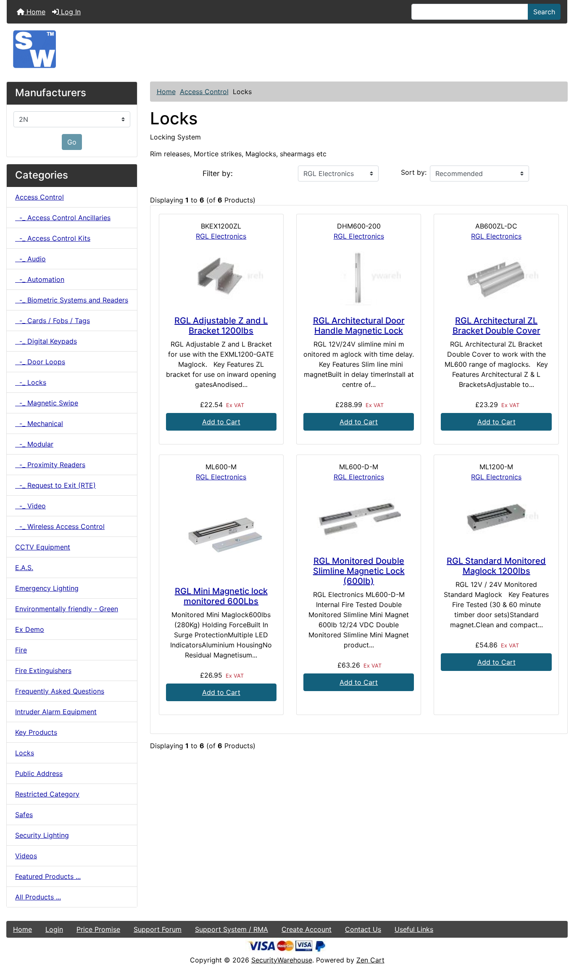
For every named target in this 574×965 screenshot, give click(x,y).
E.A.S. (24, 567)
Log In (70, 12)
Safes (24, 814)
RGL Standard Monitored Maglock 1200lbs (496, 566)
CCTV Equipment (42, 547)
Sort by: (414, 172)
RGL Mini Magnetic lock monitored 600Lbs (221, 596)
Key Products (36, 732)
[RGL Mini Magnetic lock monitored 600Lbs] (221, 534)
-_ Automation (39, 279)
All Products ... (38, 897)
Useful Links (414, 929)
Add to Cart (221, 422)
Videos (26, 856)
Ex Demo (29, 629)
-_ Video (30, 506)
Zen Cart (370, 960)
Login (54, 929)
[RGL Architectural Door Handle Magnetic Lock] (358, 278)
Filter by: (218, 173)
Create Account (307, 929)
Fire (21, 650)
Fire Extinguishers (43, 670)
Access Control (204, 91)
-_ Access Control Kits (52, 238)
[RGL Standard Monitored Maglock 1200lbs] (496, 519)
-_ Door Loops (40, 362)
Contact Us (363, 929)
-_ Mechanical (39, 423)
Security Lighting (42, 835)
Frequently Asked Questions (59, 691)
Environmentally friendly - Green (66, 609)
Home (34, 12)
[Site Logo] (287, 49)
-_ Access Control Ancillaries (63, 217)
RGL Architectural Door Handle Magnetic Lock (359, 326)
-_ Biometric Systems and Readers (71, 300)
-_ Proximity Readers (50, 464)
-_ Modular (34, 444)
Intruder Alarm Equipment (56, 711)
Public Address (39, 773)
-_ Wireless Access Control (60, 526)
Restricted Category (47, 794)
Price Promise (98, 929)
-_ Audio (30, 259)
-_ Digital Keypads (46, 341)
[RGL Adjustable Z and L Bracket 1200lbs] (221, 278)
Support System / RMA (231, 929)
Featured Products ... (48, 876)
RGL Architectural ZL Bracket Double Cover (496, 326)
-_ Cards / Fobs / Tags (52, 320)
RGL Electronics (221, 236)
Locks (24, 753)
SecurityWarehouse (281, 960)
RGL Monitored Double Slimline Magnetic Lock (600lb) (359, 571)
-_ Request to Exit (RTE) (55, 485)
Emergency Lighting (47, 588)
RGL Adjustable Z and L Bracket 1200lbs (221, 326)
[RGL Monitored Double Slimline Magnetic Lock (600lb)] (358, 519)
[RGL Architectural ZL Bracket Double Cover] (496, 278)
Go (71, 142)
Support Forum (158, 929)
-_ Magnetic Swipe (46, 403)
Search (544, 12)
